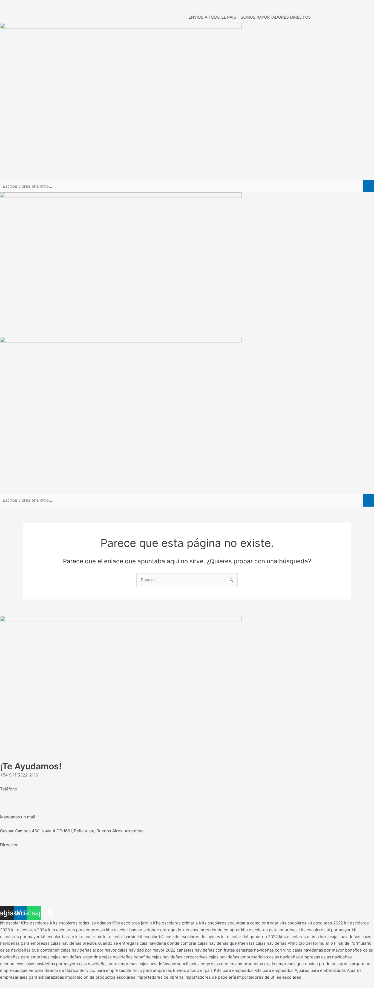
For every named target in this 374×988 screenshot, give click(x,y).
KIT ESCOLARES (137, 173)
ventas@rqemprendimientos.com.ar (34, 803)
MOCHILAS (175, 173)
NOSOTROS (208, 173)
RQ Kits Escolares (17, 3)
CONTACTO (242, 173)
